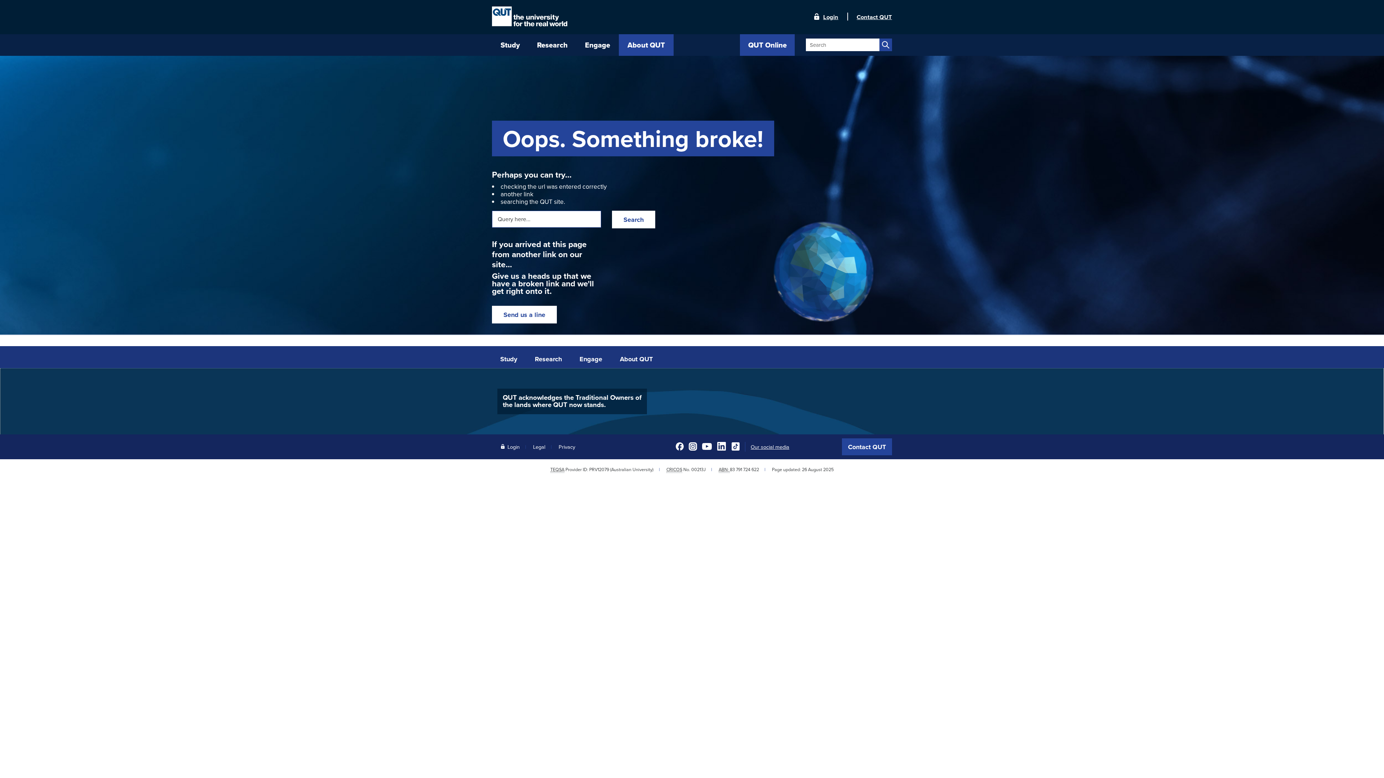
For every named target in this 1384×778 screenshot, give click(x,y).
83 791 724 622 (744, 469)
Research (548, 359)
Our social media (770, 447)
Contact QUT (867, 447)
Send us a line (524, 314)
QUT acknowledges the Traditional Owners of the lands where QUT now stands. (572, 401)
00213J (698, 469)
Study (508, 359)
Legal (539, 447)
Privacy (567, 447)
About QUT (636, 359)
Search (634, 219)
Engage (591, 359)
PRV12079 (599, 469)
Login (830, 17)
